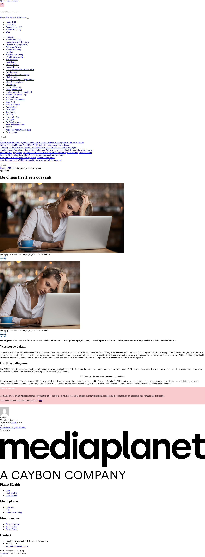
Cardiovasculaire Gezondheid (19, 92)
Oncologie (10, 109)
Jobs (7, 510)
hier (40, 400)
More (8, 32)
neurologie (12, 427)
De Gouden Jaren (13, 122)
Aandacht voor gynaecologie (18, 130)
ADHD (9, 127)
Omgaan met (11, 132)
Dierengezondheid (14, 89)
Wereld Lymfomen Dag (16, 94)
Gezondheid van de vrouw (17, 42)
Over (8, 490)
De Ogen (10, 120)
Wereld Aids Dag (13, 49)
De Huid (9, 114)
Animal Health (12, 64)
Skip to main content (9, 1)
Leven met (10, 24)
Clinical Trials (12, 77)
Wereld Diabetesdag (14, 57)
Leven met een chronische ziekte (20, 69)
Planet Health (13, 17)
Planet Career (11, 529)
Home (2, 168)
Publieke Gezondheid (15, 99)
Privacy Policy (5, 553)
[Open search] (1, 140)
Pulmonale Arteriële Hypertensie (20, 79)
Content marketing (14, 512)
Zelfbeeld (21, 427)
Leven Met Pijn (12, 117)
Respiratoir (10, 112)
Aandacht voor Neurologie (17, 74)
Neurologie (10, 62)
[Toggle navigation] (28, 18)
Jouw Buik (10, 102)
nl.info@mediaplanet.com (17, 546)
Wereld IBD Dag (13, 29)
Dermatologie (12, 107)
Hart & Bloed (12, 59)
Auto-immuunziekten (15, 125)
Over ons (10, 507)
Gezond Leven (12, 67)
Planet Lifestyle (12, 524)
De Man (9, 52)
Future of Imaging (13, 87)
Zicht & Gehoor (13, 104)
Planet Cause (11, 526)
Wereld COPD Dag (14, 54)
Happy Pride (11, 22)
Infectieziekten (12, 97)
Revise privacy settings (18, 553)
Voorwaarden (11, 495)
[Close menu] (1, 163)
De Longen (11, 84)
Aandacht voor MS (14, 27)
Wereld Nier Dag (13, 39)
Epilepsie (10, 37)
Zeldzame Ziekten (13, 47)
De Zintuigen (11, 72)
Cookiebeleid (11, 493)
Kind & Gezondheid (15, 82)
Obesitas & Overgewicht (16, 44)
